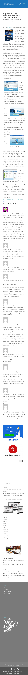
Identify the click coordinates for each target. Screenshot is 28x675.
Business (16, 19)
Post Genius (5, 531)
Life (7, 622)
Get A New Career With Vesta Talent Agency (12, 499)
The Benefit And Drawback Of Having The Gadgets (14, 493)
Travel (4, 540)
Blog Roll (6, 664)
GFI (5, 27)
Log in (5, 587)
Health (4, 523)
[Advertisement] (11, 472)
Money (19, 19)
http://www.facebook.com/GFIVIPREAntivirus (12, 199)
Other (4, 527)
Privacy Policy (11, 665)
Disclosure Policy (19, 664)
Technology (11, 21)
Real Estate (5, 533)
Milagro (4, 560)
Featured (5, 521)
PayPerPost (5, 529)
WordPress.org (7, 593)
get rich (4, 564)
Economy (10, 621)
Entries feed (6, 589)
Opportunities (8, 625)
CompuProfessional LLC (14, 673)
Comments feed (7, 591)
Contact (11, 664)
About (17, 665)
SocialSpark (5, 21)
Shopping (8, 628)
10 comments (18, 21)
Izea (5, 19)
